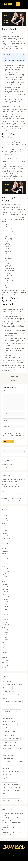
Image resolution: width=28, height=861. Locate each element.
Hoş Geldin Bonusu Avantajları (11, 721)
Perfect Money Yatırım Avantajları (12, 784)
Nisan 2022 (5, 634)
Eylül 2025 (4, 533)
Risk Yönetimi (20, 793)
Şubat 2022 (5, 640)
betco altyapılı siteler (9, 684)
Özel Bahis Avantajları (13, 797)
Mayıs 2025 (5, 543)
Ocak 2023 (5, 614)
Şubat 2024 (5, 581)
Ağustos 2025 (5, 536)
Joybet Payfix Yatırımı (8, 755)
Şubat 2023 (5, 612)
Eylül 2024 (5, 564)
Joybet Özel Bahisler (8, 765)
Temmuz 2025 (6, 538)
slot (4, 797)
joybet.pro (6, 727)
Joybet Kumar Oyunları (9, 57)
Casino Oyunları (18, 695)
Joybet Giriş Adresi (16, 32)
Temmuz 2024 (6, 569)
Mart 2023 (4, 609)
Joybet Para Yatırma (9, 752)
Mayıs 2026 (5, 513)
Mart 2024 (5, 579)
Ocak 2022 (5, 642)
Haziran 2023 (5, 602)
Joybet (4, 45)
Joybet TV (19, 761)
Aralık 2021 (5, 645)
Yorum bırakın (6, 32)
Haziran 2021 (5, 660)
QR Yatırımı (6, 790)
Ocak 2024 (5, 584)
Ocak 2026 (5, 523)
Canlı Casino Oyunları (9, 691)
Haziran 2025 (5, 541)
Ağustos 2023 (5, 597)
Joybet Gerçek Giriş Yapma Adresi (11, 813)
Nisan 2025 (5, 546)
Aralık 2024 (5, 556)
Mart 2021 (4, 667)
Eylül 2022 (4, 622)
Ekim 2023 (5, 591)
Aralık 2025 (5, 526)
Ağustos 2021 (5, 655)
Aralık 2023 (5, 586)
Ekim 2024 (5, 561)
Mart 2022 (4, 637)
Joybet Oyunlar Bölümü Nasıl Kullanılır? (14, 60)
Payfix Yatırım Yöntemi (9, 774)
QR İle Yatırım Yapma (8, 793)
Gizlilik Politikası (14, 853)
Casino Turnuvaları (8, 698)
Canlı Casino (7, 688)
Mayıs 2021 (5, 662)
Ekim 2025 (5, 531)
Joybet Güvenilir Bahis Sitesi (11, 738)
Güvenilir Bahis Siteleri (10, 711)
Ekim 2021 (5, 650)
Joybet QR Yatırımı (8, 761)
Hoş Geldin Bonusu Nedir (9, 724)
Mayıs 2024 (5, 574)
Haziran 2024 (5, 571)
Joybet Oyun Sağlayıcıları (10, 58)
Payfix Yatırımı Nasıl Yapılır (10, 778)
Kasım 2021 (5, 647)
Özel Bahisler (6, 800)
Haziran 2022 (5, 629)
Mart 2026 (4, 518)
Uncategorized (6, 467)
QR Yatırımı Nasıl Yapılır (18, 790)
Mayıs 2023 (5, 604)
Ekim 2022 (5, 619)
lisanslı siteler (7, 768)
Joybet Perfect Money (9, 758)
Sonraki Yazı (14, 380)
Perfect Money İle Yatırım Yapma (12, 787)
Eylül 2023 (4, 594)
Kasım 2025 (5, 528)
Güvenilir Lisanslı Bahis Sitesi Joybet (12, 715)
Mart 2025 (4, 548)
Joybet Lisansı (19, 748)
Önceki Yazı (14, 376)
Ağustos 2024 (5, 566)
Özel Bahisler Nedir (18, 800)
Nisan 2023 (5, 607)
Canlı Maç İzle (7, 695)
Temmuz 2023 (6, 599)
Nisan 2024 (5, 576)
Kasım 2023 (5, 589)
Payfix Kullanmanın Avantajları (11, 771)
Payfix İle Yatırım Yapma (9, 781)
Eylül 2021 (4, 652)
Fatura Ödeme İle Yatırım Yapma (11, 708)
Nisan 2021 (5, 665)
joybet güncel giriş (8, 735)
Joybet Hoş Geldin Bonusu (10, 745)
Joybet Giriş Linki (9, 731)
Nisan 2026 (5, 515)
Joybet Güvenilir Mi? (9, 742)
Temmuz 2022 (6, 627)
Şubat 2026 (5, 520)
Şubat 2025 (5, 551)
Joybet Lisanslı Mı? (8, 748)
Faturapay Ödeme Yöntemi (10, 705)
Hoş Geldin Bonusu (8, 718)
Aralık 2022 (5, 617)
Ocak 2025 (5, 553)
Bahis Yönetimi (7, 681)
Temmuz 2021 (6, 657)
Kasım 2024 (5, 558)
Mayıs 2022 (5, 632)
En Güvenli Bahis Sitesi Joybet (12, 701)
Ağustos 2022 (5, 624)
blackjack (20, 684)
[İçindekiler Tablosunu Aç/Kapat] (23, 55)
